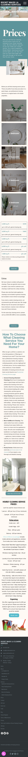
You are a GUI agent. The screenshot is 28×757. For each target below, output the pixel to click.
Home (2, 666)
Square (14, 751)
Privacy (2, 720)
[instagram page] (17, 754)
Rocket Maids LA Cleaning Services (11, 3)
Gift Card (3, 703)
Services (3, 682)
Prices (2, 697)
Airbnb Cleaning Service (7, 695)
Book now (3, 706)
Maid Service (4, 689)
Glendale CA (4, 676)
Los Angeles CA (5, 671)
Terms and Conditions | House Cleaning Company (11, 723)
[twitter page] (5, 733)
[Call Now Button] (4, 754)
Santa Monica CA (5, 673)
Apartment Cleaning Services (8, 683)
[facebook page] (2, 733)
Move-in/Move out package (11, 537)
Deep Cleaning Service (6, 686)
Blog (2, 712)
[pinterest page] (15, 754)
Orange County (5, 679)
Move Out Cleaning (6, 692)
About (2, 669)
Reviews (3, 728)
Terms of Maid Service (6, 717)
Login (2, 708)
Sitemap (2, 726)
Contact (2, 700)
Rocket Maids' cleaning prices (12, 50)
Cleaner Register (4, 715)
